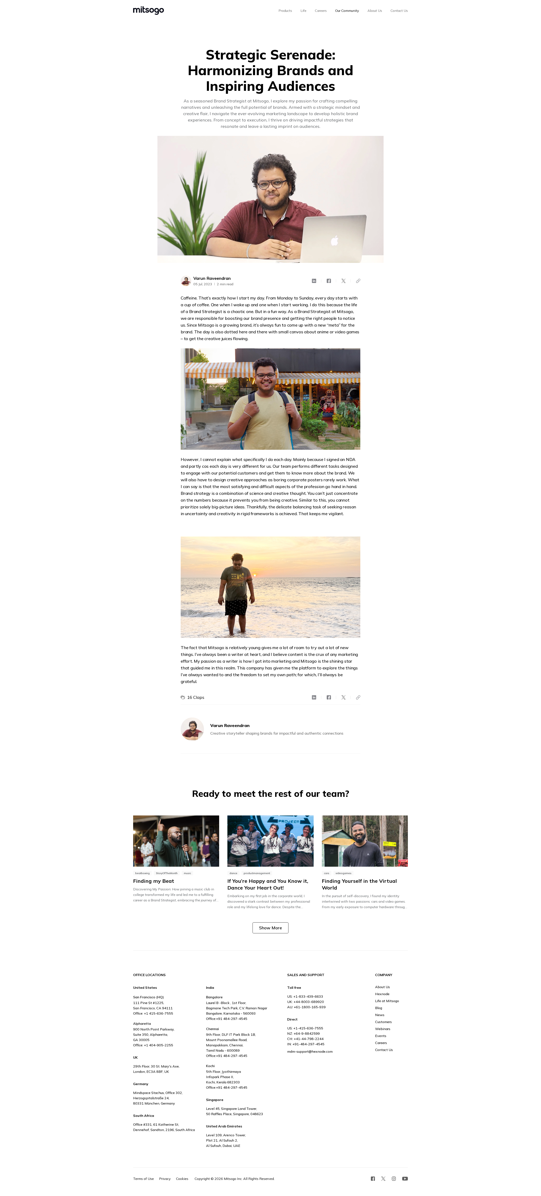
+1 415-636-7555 (158, 1013)
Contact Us (384, 1050)
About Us (382, 987)
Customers (383, 1022)
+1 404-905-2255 (158, 1045)
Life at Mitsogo (387, 1001)
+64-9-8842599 (307, 1033)
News (379, 1015)
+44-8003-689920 (309, 1002)
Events (380, 1036)
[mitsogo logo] (148, 10)
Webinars (382, 1029)
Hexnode (382, 994)
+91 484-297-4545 (231, 1019)
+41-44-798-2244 (309, 1039)
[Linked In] (314, 281)
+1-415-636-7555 (308, 1028)
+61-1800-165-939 (310, 1007)
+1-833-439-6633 (308, 996)
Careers (381, 1043)
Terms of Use (143, 1179)
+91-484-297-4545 (308, 1044)
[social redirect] (373, 1179)
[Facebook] (328, 281)
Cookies (182, 1179)
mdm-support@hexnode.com (310, 1051)
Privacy (165, 1179)
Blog (378, 1008)
